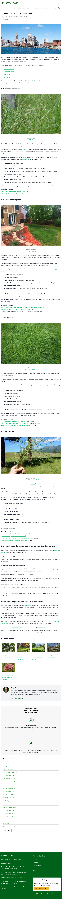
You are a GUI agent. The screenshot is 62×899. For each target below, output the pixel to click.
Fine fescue (7, 77)
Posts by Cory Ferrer (17, 698)
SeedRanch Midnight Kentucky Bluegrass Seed (16, 309)
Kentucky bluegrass (9, 71)
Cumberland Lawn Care (10, 782)
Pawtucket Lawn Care (9, 807)
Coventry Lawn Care (9, 775)
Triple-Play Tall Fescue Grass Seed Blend (14, 421)
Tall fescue (7, 74)
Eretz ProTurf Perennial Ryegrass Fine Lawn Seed (16, 193)
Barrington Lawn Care (9, 766)
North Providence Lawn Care (11, 804)
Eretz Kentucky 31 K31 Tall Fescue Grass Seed (15, 423)
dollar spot (25, 159)
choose (33, 484)
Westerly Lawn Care (8, 823)
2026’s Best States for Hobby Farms (11, 877)
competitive (24, 149)
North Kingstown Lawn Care (11, 801)
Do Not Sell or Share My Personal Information (46, 894)
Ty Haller (25, 369)
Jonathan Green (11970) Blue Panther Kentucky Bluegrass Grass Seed (22, 307)
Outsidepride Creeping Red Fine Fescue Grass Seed (17, 538)
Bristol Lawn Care (8, 769)
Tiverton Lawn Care (8, 813)
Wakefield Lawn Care (9, 816)
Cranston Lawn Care (9, 778)
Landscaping (27, 8)
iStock (31, 139)
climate (31, 80)
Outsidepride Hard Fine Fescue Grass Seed (15, 540)
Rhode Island (5, 19)
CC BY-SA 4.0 (41, 627)
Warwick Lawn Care (8, 820)
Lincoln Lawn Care (8, 791)
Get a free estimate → (41, 888)
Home (34, 870)
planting (27, 605)
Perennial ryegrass (9, 69)
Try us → (31, 732)
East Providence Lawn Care (11, 785)
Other (54, 8)
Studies (47, 8)
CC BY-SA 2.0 (35, 369)
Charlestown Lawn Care (10, 772)
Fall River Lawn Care (9, 788)
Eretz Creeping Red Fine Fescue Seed (13, 536)
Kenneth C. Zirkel (17, 627)
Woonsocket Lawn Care (9, 826)
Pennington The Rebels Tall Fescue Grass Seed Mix (17, 425)
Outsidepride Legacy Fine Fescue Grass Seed (15, 534)
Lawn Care (17, 8)
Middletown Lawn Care (9, 794)
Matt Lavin (25, 479)
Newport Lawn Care (8, 797)
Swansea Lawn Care (9, 810)
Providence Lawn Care (9, 762)
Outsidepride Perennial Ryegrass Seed (13, 191)
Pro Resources (38, 8)
